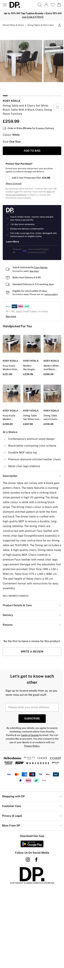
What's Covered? (14, 183)
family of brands (30, 735)
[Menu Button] (5, 5)
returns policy (51, 294)
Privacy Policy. (32, 746)
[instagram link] (28, 860)
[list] (32, 62)
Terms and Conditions (16, 195)
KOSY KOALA (11, 100)
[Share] (59, 25)
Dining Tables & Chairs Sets (40, 25)
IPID (49, 192)
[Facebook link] (36, 860)
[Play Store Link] (32, 843)
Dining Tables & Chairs (13, 25)
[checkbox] (32, 178)
